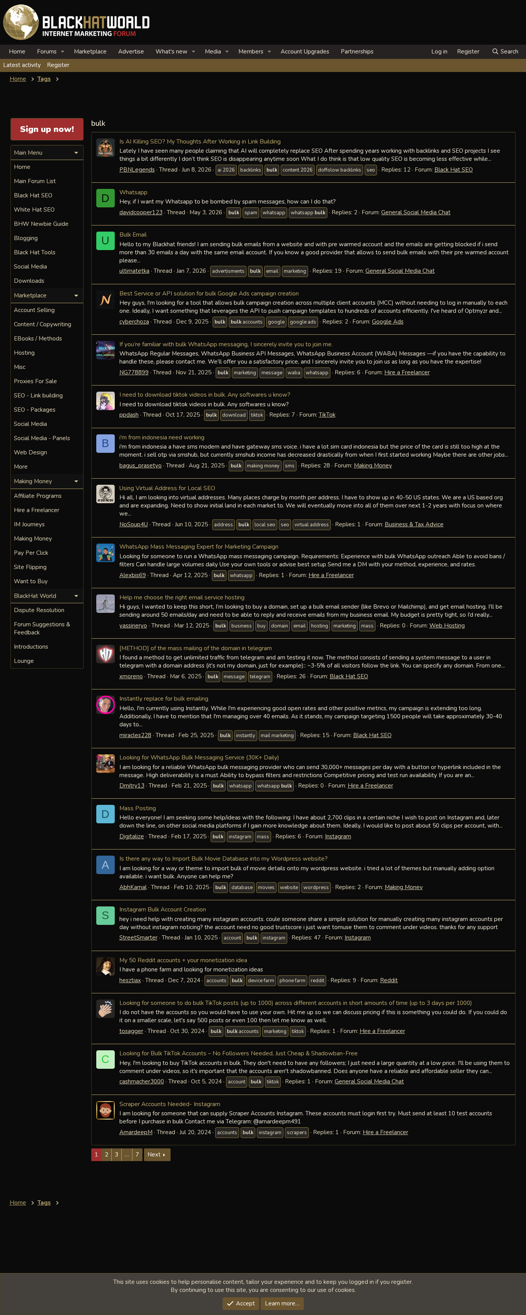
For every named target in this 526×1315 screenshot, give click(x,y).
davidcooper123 (140, 212)
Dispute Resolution (39, 610)
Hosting (24, 353)
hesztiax (130, 980)
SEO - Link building (38, 395)
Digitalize (131, 836)
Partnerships (357, 51)
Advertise (131, 51)
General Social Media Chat (416, 212)
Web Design (30, 452)
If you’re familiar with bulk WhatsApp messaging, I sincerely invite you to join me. (226, 344)
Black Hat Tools (34, 252)
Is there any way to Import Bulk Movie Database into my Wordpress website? (223, 858)
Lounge (24, 661)
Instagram (338, 836)
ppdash (129, 415)
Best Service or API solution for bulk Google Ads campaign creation (209, 293)
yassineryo (133, 625)
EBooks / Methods (38, 338)
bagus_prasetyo (140, 465)
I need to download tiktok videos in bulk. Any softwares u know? (204, 394)
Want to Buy (31, 581)
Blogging (26, 238)
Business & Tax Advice (414, 524)
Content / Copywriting (42, 324)
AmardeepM (135, 1132)
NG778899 (134, 372)
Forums (47, 51)
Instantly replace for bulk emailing (163, 698)
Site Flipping (30, 567)
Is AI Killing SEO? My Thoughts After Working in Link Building (200, 141)
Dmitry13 (131, 785)
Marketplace (90, 51)
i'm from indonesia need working (161, 437)
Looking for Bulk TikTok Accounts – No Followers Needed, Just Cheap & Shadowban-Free (238, 1053)
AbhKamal (133, 887)
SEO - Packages (34, 410)
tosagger (131, 1031)
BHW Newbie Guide (41, 224)
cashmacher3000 (141, 1081)
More (21, 467)
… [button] (127, 1154)
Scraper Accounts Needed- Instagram (169, 1104)
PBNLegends (137, 170)
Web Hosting (447, 625)
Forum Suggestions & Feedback (42, 628)
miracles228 (135, 735)
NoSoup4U (133, 524)
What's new (172, 51)
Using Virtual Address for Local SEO (167, 488)
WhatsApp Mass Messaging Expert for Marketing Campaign (198, 546)
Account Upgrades (305, 51)
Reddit (389, 980)
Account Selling (34, 310)
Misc (19, 367)
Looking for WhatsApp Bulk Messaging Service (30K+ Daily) (199, 757)
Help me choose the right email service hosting (182, 597)
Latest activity (22, 65)
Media (213, 51)
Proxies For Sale (35, 381)
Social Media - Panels (42, 438)
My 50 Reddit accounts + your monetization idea (183, 960)
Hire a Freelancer (407, 372)
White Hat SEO (34, 210)
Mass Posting (137, 808)
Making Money (373, 465)
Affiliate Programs (38, 496)
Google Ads (388, 321)
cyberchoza (134, 321)
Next (154, 1154)
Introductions (31, 647)
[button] (62, 52)
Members (250, 51)
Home (17, 51)
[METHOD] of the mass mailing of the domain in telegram (195, 648)
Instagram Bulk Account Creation (162, 909)
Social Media (30, 266)
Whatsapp (133, 192)
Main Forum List (35, 181)
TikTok (327, 415)
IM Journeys (29, 524)
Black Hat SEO (453, 170)
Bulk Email (133, 234)
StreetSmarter (138, 937)
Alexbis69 (132, 575)
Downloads (29, 281)
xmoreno (131, 676)
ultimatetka (134, 271)
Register (58, 65)
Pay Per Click (31, 553)
